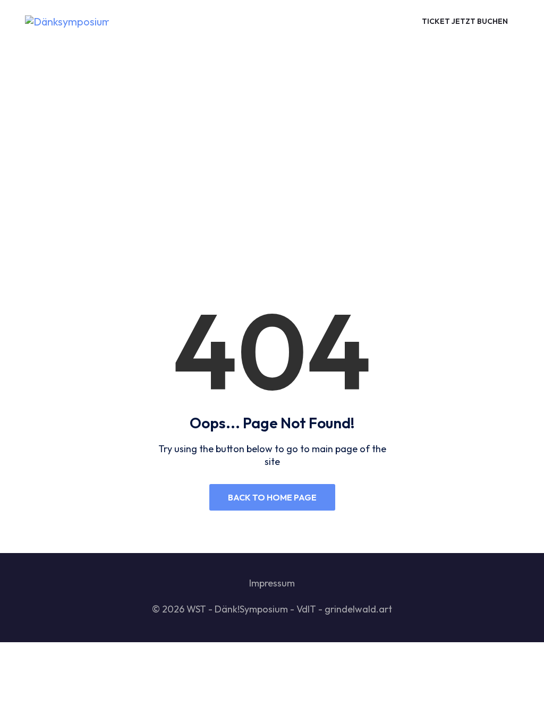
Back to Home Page (272, 497)
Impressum (272, 583)
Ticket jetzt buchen (465, 21)
